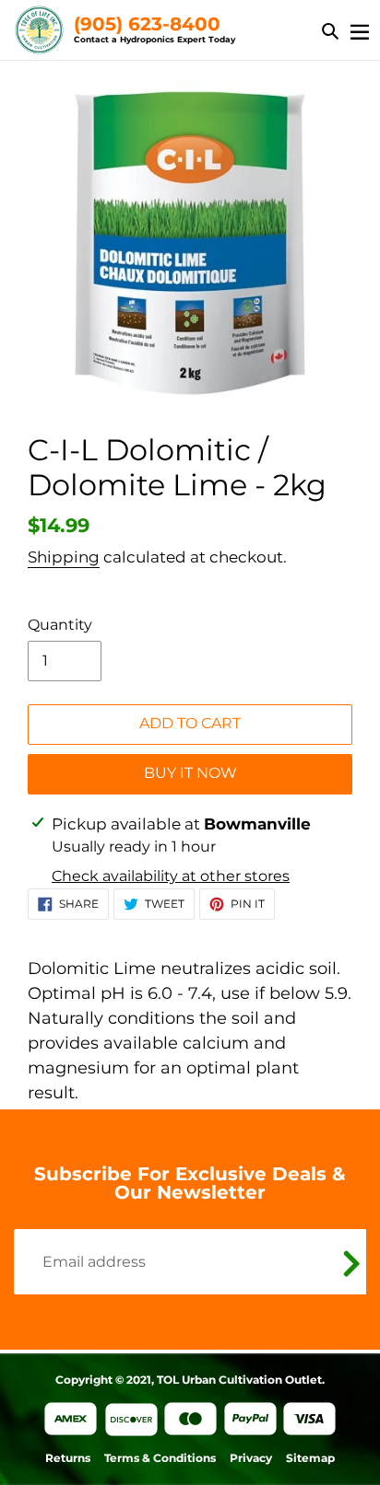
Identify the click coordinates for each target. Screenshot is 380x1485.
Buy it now (190, 773)
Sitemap (310, 1458)
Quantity (60, 624)
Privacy (251, 1458)
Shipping (64, 557)
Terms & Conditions (160, 1458)
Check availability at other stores (171, 876)
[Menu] (360, 29)
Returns (67, 1458)
